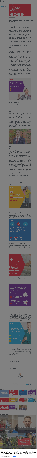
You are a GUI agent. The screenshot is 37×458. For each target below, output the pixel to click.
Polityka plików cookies (13, 456)
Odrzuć (8, 456)
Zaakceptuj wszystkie (3, 456)
